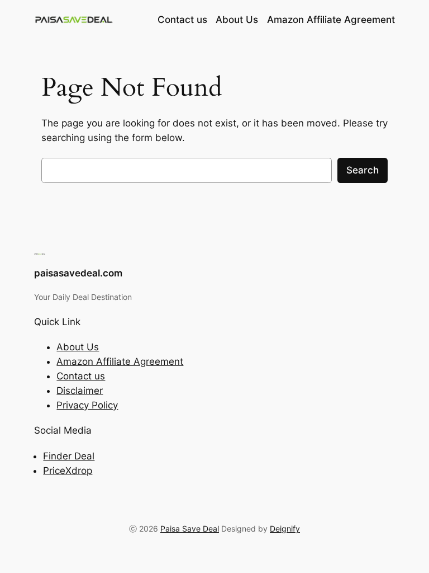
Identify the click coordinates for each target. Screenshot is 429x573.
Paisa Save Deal (189, 528)
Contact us (80, 376)
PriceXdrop (67, 470)
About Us (77, 347)
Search (362, 170)
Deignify (285, 528)
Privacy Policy (87, 405)
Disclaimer (79, 390)
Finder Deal (68, 456)
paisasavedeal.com (78, 273)
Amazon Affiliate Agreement (119, 361)
